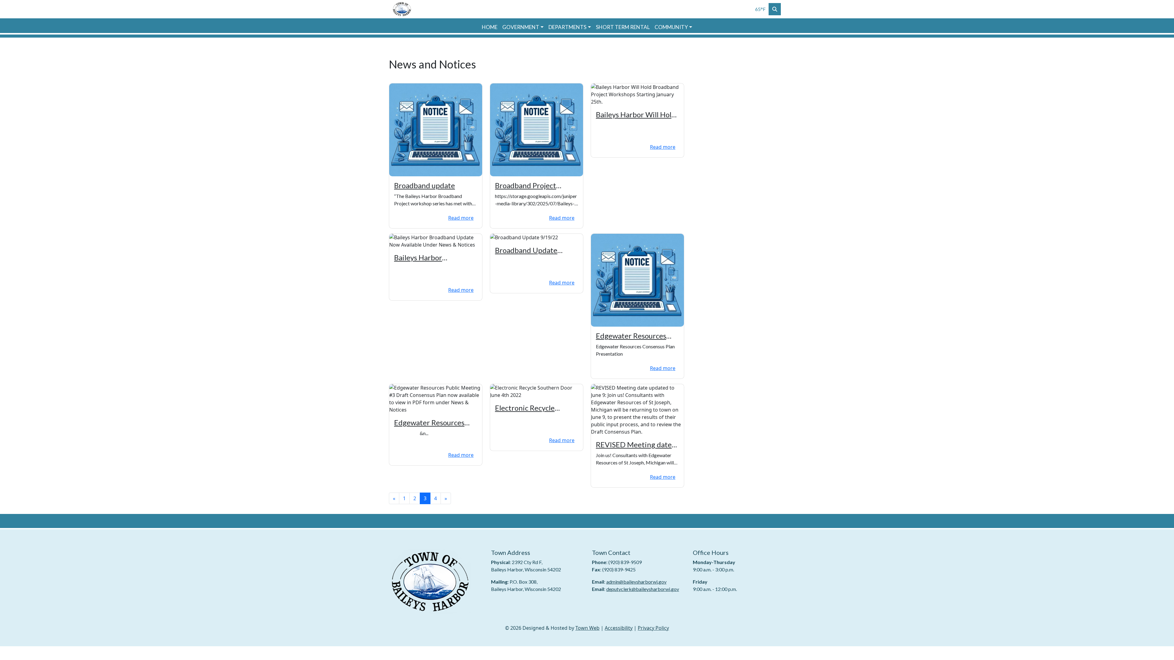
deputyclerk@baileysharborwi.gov (642, 589)
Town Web (587, 628)
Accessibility (619, 628)
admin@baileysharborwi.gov (636, 582)
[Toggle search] (775, 9)
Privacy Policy (653, 628)
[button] (523, 27)
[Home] (402, 9)
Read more (461, 218)
